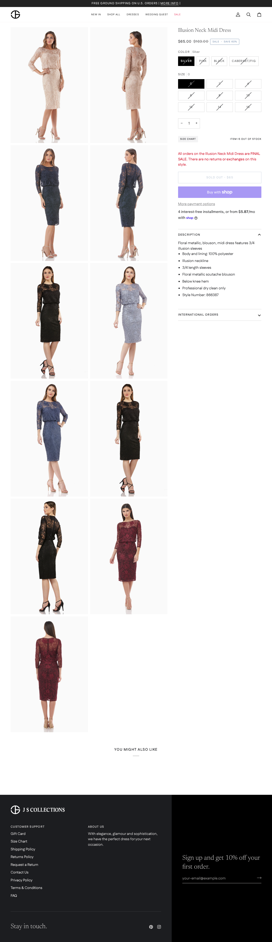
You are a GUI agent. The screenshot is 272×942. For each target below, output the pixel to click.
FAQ (14, 895)
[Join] (257, 877)
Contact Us (19, 872)
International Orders (198, 315)
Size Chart (19, 841)
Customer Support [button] (28, 827)
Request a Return (24, 864)
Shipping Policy (23, 849)
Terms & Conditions (26, 887)
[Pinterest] (151, 927)
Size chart (188, 139)
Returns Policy (22, 856)
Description (189, 235)
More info (169, 3)
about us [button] (96, 827)
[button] (113, 14)
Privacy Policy (22, 880)
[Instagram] (159, 927)
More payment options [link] (196, 204)
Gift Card (18, 833)
